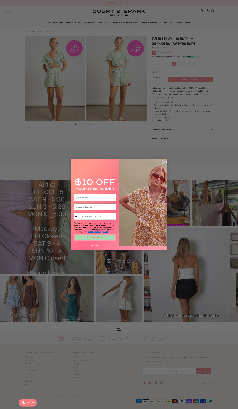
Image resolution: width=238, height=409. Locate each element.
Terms (105, 232)
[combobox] (79, 216)
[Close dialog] (164, 162)
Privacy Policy (94, 232)
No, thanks (95, 245)
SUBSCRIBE (95, 237)
